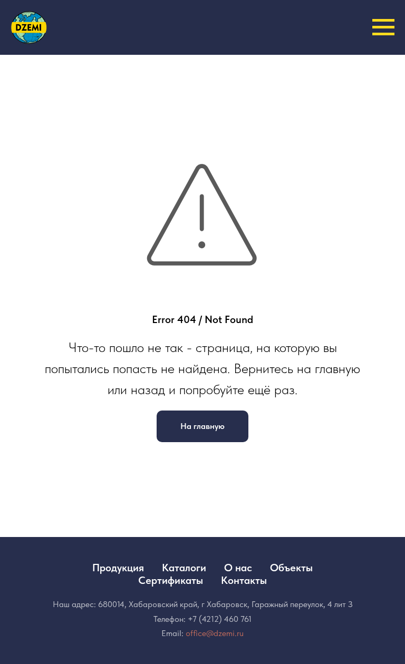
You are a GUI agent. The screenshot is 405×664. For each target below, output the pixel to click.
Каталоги (184, 567)
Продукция (118, 567)
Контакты (244, 580)
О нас (238, 567)
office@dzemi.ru (215, 633)
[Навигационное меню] (383, 27)
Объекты (291, 567)
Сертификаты (170, 580)
